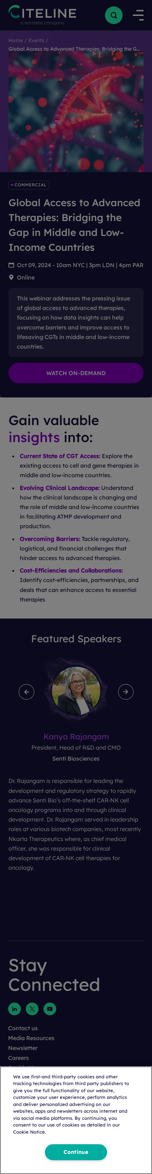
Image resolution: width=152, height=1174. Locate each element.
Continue (76, 1152)
